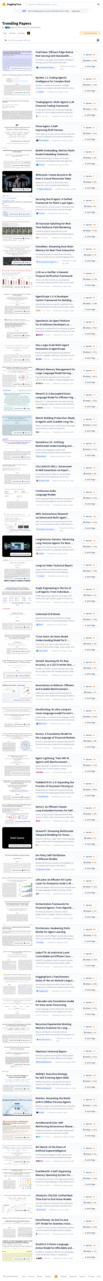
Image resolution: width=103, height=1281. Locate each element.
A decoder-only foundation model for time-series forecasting (55, 1002)
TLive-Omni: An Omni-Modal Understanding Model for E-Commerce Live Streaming (52, 638)
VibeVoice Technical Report (51, 1051)
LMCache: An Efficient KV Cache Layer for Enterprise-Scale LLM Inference (53, 881)
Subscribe (76, 11)
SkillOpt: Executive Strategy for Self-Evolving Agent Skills (52, 1075)
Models (64, 1276)
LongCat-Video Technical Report (54, 565)
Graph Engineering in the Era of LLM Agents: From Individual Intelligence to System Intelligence (56, 590)
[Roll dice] (98, 40)
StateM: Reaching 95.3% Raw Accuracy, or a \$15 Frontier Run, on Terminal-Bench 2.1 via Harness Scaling (56, 663)
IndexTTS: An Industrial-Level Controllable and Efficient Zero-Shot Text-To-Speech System (53, 954)
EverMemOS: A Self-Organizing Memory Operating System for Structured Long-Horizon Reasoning (53, 1173)
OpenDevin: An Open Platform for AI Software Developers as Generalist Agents (53, 322)
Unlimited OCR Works (48, 614)
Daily (5, 33)
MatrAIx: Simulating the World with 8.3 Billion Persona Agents (53, 1100)
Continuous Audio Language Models (46, 492)
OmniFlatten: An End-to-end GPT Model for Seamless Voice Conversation (53, 1221)
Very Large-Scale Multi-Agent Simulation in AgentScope (52, 346)
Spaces (83, 1276)
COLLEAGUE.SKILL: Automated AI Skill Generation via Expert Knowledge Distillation (53, 468)
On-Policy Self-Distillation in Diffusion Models (50, 857)
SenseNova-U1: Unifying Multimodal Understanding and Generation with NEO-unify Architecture (53, 444)
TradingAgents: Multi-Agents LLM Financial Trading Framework (55, 103)
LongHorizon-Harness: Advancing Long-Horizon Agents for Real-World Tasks (55, 541)
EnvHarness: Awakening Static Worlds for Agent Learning (53, 929)
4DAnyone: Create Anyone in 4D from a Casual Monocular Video (53, 176)
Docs (99, 1276)
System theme (12, 1276)
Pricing (91, 1276)
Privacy (31, 1276)
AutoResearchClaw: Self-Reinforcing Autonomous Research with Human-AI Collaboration (55, 1124)
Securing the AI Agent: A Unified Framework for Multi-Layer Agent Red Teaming (55, 201)
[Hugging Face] (56, 1276)
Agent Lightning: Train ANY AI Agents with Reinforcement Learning (52, 760)
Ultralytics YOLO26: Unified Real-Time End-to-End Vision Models (54, 1197)
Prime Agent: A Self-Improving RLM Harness (49, 128)
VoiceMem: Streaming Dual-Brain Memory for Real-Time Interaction (55, 248)
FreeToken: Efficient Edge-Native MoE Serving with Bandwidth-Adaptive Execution (54, 54)
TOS (23, 1276)
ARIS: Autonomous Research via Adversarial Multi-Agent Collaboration (52, 515)
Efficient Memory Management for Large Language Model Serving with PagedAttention (55, 371)
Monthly (21, 33)
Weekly (13, 33)
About (39, 1276)
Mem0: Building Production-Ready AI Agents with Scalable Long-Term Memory (56, 420)
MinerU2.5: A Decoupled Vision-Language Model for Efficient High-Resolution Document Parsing (56, 395)
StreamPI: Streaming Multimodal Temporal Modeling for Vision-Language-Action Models (54, 833)
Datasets (73, 1276)
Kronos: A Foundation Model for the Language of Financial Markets (55, 735)
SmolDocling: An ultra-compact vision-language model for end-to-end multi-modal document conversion (55, 711)
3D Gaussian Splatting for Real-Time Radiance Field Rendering (53, 225)
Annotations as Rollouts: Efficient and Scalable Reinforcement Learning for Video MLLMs (55, 687)
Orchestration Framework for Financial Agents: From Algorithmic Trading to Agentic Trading (56, 906)
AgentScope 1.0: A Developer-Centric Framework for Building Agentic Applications (53, 298)
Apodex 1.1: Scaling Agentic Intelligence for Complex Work (53, 79)
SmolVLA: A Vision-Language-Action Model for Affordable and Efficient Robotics (54, 1246)
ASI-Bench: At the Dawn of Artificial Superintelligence (51, 1148)
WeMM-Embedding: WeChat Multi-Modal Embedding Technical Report (55, 152)
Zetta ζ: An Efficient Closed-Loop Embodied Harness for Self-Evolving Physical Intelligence (55, 808)
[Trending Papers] (28, 33)
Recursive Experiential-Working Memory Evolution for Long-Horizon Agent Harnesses (53, 1026)
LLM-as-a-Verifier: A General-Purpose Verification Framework (54, 273)
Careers (48, 1276)
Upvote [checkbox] (90, 54)
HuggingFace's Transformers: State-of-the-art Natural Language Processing (55, 978)
